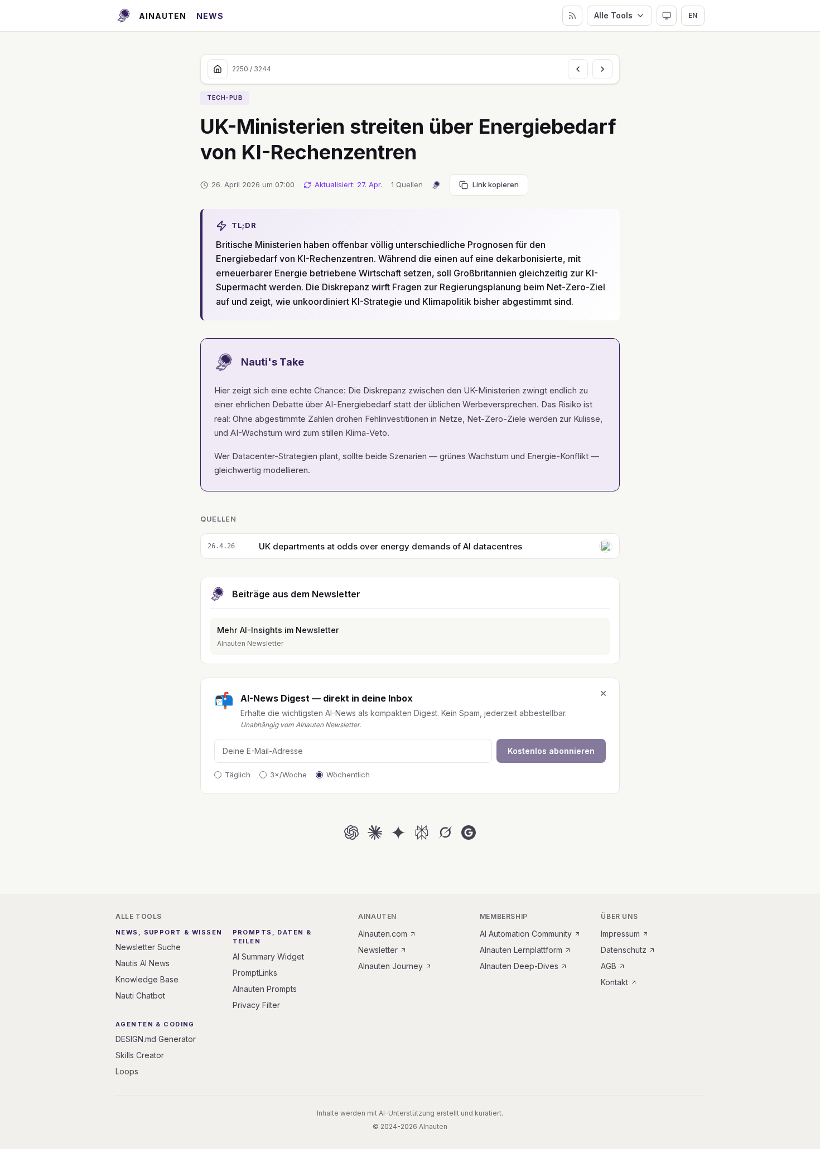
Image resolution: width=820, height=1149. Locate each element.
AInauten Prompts (265, 989)
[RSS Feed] (572, 16)
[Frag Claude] (375, 832)
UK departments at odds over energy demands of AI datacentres (390, 546)
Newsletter (378, 950)
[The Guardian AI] (605, 546)
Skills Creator (139, 1055)
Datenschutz (624, 950)
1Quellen (407, 184)
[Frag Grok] (445, 832)
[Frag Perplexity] (421, 832)
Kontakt (614, 982)
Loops (126, 1071)
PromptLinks (255, 972)
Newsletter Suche (148, 947)
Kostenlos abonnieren (551, 751)
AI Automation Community (526, 933)
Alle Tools (613, 15)
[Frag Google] (468, 832)
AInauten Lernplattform (521, 950)
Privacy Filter (256, 1005)
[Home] (218, 69)
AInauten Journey (390, 966)
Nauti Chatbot (140, 995)
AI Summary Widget (268, 956)
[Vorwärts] (602, 69)
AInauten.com (382, 933)
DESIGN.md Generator (155, 1039)
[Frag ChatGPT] (351, 832)
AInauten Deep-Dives (519, 966)
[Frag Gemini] (398, 832)
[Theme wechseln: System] (667, 16)
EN (692, 15)
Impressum (620, 933)
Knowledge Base (147, 979)
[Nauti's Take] (436, 185)
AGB (608, 966)
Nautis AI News (142, 963)
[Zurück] (578, 69)
